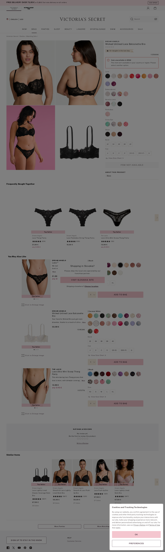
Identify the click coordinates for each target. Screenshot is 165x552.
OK (136, 534)
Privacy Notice (139, 525)
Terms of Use (154, 525)
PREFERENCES (136, 543)
